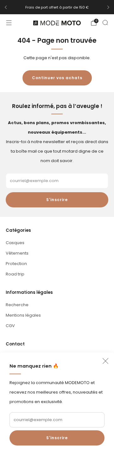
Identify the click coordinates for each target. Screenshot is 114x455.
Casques (15, 243)
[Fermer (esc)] (105, 361)
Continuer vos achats (57, 77)
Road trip (15, 274)
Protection (16, 264)
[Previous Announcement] (6, 7)
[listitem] (57, 7)
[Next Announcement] (108, 7)
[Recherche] (105, 22)
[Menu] (9, 23)
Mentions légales (23, 315)
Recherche (17, 305)
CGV (10, 326)
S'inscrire (57, 437)
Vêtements (17, 253)
